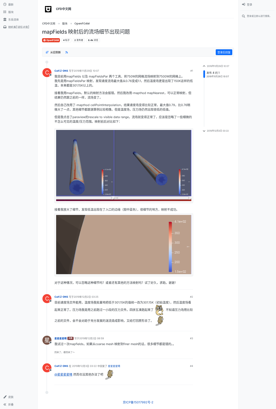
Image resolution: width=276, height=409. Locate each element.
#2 (191, 296)
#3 (191, 338)
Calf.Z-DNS (61, 70)
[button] (19, 397)
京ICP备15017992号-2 (138, 402)
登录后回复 (224, 52)
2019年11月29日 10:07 (86, 70)
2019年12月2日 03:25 (86, 296)
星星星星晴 (60, 338)
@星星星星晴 (63, 374)
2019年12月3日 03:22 (84, 365)
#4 (191, 365)
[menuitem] (257, 5)
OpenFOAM (52, 40)
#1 (191, 70)
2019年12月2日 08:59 (91, 338)
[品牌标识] (48, 9)
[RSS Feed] (66, 52)
